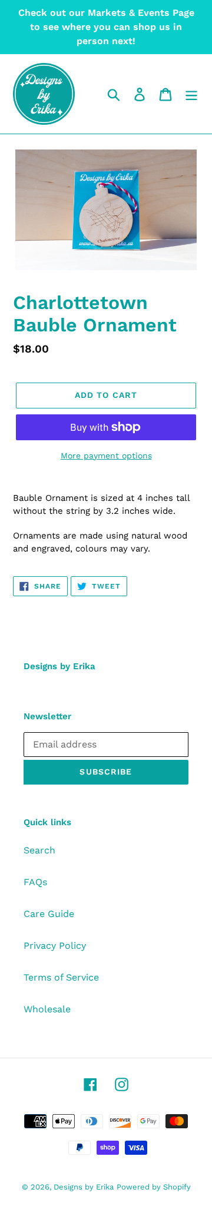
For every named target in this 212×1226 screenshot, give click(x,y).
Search (39, 850)
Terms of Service (61, 977)
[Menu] (191, 94)
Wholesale (47, 1009)
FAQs (35, 882)
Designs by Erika (84, 1186)
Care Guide (49, 913)
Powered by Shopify (154, 1186)
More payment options (106, 455)
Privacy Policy (55, 945)
